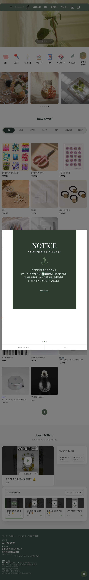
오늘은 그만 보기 (23, 347)
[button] (42, 341)
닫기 (65, 347)
